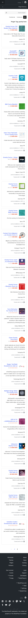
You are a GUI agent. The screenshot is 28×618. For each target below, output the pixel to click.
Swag (11, 578)
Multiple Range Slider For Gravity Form (10, 391)
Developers (23, 575)
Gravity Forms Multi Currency (12, 211)
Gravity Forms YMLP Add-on (13, 496)
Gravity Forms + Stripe (10, 157)
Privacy (24, 565)
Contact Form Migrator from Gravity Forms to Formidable (10, 234)
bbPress (23, 588)
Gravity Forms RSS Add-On (13, 471)
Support (24, 573)
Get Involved (9, 570)
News (25, 560)
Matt (24, 585)
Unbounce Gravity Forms (13, 445)
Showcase (10, 557)
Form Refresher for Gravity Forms (11, 310)
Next (11, 549)
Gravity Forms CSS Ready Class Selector (10, 27)
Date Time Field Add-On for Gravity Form (10, 133)
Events (11, 573)
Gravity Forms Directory (13, 184)
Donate (10, 575)
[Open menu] (2, 2)
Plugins (11, 562)
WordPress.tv (22, 578)
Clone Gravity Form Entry (13, 338)
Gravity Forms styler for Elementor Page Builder (11, 260)
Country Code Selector (13, 76)
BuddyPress (22, 591)
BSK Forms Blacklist (11, 104)
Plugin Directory (23, 6)
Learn (25, 570)
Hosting (24, 562)
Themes (11, 560)
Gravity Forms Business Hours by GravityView (11, 285)
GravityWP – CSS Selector (13, 52)
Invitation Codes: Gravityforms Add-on (10, 522)
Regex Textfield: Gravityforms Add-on (10, 365)
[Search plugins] (6, 12)
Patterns (11, 565)
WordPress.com (21, 583)
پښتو (21, 597)
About (25, 557)
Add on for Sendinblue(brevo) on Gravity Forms (10, 420)
